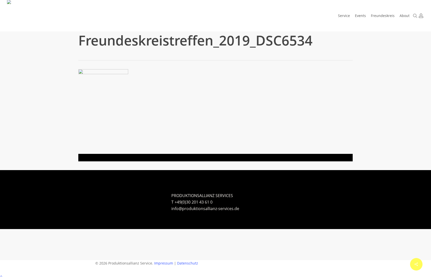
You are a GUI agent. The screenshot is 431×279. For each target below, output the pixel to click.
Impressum (163, 263)
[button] (215, 276)
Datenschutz (187, 263)
